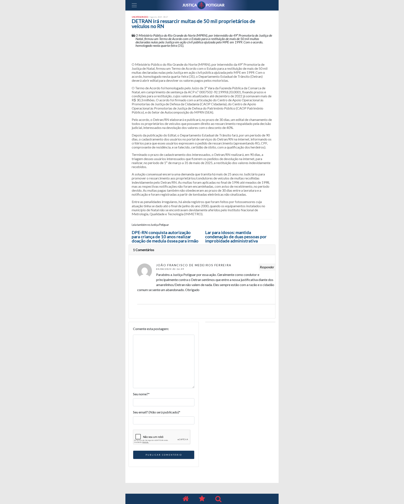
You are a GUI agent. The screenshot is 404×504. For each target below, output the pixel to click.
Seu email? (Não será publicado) (156, 412)
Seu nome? (141, 394)
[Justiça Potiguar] (185, 498)
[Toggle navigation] (134, 5)
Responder (267, 267)
